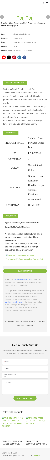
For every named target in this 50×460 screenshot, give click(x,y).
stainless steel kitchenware (23, 279)
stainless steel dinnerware (14, 302)
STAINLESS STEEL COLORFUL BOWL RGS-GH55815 (36, 442)
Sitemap (37, 455)
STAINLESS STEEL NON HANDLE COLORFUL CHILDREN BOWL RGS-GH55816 (12, 442)
